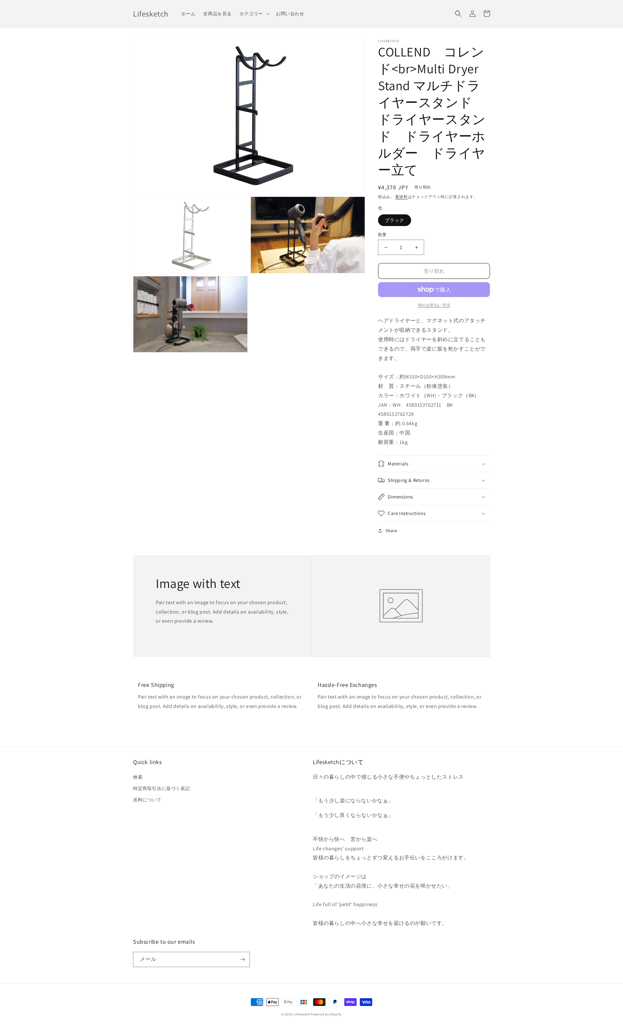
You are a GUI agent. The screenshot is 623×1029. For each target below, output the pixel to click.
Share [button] (391, 530)
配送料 (402, 196)
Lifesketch (302, 1014)
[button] (254, 13)
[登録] (242, 959)
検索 (137, 777)
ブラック (394, 220)
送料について (147, 800)
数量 (382, 234)
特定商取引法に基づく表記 (161, 788)
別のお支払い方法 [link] (434, 305)
